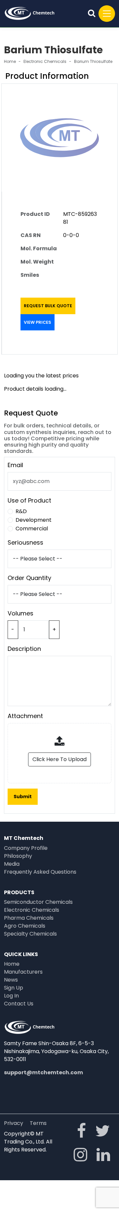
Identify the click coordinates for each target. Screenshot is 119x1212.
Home (10, 61)
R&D (21, 511)
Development (34, 520)
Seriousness (25, 542)
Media (12, 864)
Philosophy (18, 856)
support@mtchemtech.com (43, 1072)
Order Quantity (29, 578)
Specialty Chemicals (30, 934)
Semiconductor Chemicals (38, 902)
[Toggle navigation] (107, 13)
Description (24, 649)
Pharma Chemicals (29, 918)
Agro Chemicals (24, 926)
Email (15, 465)
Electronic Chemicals (44, 61)
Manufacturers (23, 972)
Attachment (25, 716)
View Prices (37, 322)
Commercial (32, 528)
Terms (38, 1123)
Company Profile (26, 848)
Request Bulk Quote (48, 306)
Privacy (13, 1123)
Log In (11, 995)
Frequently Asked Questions (40, 872)
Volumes (20, 613)
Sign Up (13, 988)
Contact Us (18, 1003)
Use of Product (29, 500)
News (11, 980)
